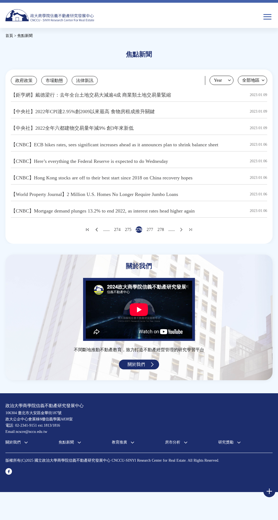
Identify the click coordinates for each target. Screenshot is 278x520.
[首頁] (49, 15)
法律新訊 (84, 80)
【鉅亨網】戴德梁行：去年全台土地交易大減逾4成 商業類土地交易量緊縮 (91, 95)
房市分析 (172, 442)
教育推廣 (119, 442)
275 (128, 229)
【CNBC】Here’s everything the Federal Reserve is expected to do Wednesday (89, 161)
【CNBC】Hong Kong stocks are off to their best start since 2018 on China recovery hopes (101, 177)
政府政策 (24, 80)
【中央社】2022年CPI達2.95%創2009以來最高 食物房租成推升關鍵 (83, 111)
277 (150, 229)
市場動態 (54, 80)
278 (160, 229)
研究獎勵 (225, 442)
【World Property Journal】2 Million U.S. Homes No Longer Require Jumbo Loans (94, 194)
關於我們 (136, 364)
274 (117, 229)
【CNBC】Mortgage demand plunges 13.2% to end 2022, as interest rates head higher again (103, 211)
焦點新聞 (66, 442)
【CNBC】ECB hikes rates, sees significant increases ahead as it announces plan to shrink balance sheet (114, 144)
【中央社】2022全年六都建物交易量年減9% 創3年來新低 (72, 128)
